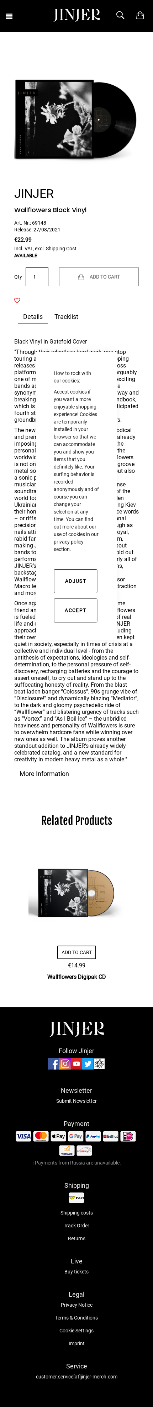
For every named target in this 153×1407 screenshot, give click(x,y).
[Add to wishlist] (21, 301)
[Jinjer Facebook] (53, 1068)
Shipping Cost (61, 248)
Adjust (75, 581)
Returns (76, 1238)
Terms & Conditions (76, 1318)
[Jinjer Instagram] (65, 1068)
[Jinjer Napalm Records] (99, 1068)
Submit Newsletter (76, 1101)
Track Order (76, 1225)
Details (33, 316)
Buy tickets (76, 1272)
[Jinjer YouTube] (76, 1068)
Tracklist (66, 316)
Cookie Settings (76, 1330)
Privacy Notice (77, 1305)
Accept (75, 610)
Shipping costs (76, 1213)
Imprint (77, 1343)
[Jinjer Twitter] (88, 1068)
